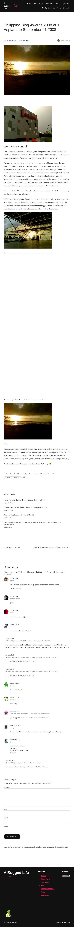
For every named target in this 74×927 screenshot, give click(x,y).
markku (12, 612)
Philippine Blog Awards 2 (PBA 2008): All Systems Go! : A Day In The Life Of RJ (28, 641)
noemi (12, 580)
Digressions (45, 879)
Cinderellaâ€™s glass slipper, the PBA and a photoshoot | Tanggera (24, 763)
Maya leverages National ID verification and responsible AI (24, 500)
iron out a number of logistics (17, 455)
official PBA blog (41, 464)
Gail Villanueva (18, 474)
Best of (43, 876)
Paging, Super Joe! (13, 547)
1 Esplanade (8, 474)
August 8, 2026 (8, 527)
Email (6, 817)
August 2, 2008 (10, 638)
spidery (12, 627)
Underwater (45, 895)
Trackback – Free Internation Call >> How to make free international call (30, 713)
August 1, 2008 (14, 624)
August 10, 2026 (8, 517)
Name (6, 809)
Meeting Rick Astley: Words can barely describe (51, 547)
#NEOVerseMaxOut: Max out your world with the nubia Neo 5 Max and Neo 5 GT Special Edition (32, 523)
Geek (43, 885)
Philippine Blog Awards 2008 (12, 477)
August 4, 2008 (10, 655)
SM (24, 477)
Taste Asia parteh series (18, 209)
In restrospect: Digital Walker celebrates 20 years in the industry (26, 507)
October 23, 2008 (15, 697)
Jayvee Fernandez (65, 40)
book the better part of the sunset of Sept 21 (48, 179)
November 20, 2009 (15, 711)
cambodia (13, 699)
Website (6, 826)
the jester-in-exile (15, 598)
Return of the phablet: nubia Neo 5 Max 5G (19, 515)
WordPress (67, 922)
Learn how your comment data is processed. (51, 847)
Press (43, 892)
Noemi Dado (51, 474)
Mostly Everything (20, 40)
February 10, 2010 (15, 725)
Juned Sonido (41, 474)
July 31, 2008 (14, 578)
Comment (7, 787)
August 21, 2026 (8, 510)
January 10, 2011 (10, 760)
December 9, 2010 (15, 739)
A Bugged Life (7, 6)
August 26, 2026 (8, 503)
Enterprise (45, 882)
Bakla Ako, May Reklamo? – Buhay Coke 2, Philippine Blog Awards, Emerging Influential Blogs (32, 657)
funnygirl (12, 685)
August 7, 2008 (14, 683)
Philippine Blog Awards (26, 191)
